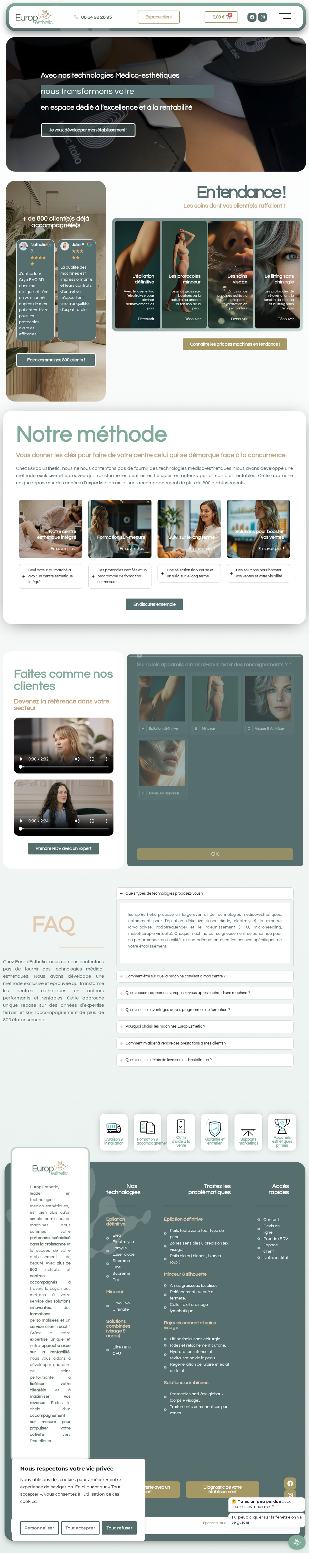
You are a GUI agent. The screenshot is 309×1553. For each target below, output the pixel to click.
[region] (78, 1500)
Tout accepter (80, 1528)
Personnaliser (39, 1528)
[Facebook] (251, 17)
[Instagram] (262, 17)
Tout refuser (119, 1528)
